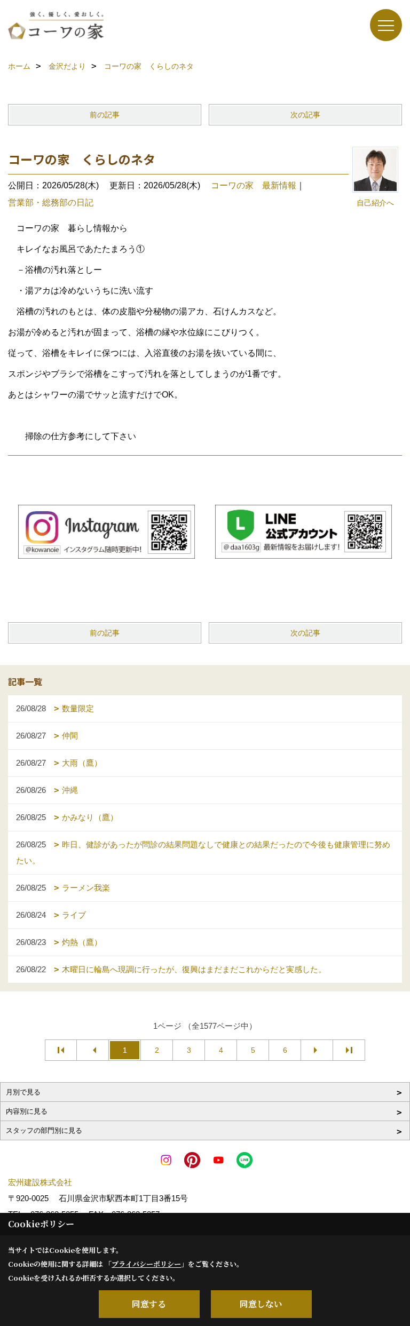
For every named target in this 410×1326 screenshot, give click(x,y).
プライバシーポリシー (146, 1264)
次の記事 (305, 114)
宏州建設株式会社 (40, 1182)
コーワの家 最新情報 (253, 185)
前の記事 (105, 114)
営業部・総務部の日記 (50, 202)
